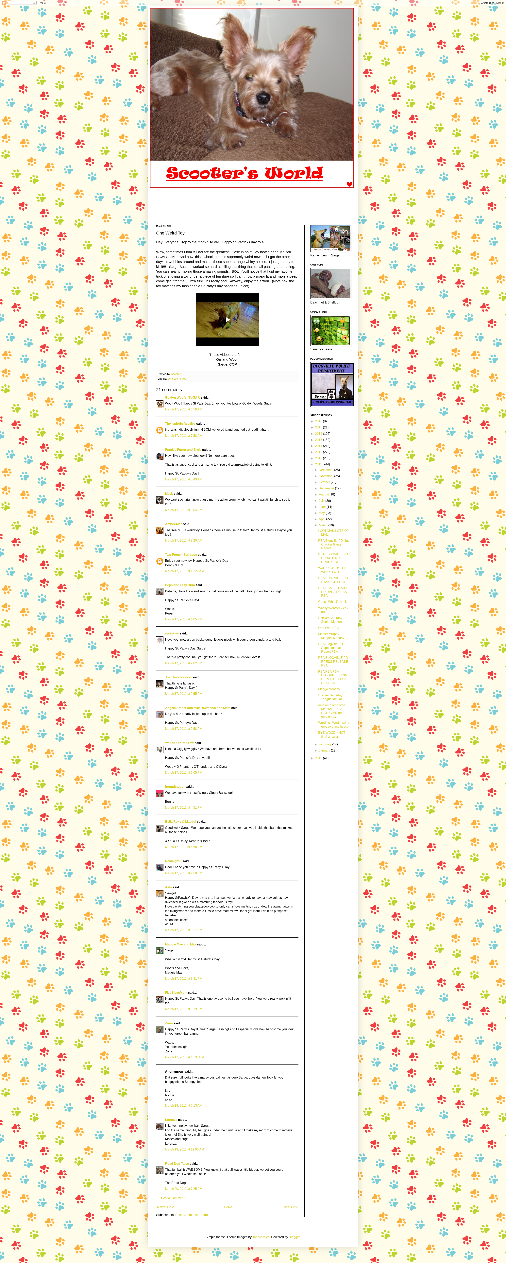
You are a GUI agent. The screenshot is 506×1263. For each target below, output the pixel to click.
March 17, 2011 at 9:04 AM (183, 510)
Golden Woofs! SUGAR (182, 397)
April (322, 519)
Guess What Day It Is (332, 601)
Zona (169, 1023)
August (324, 494)
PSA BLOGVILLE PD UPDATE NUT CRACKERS (333, 558)
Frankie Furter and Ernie (183, 449)
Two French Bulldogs (181, 554)
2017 (319, 427)
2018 (319, 421)
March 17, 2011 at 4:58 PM (183, 847)
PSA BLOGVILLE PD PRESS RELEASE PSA (333, 661)
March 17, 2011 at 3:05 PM (183, 772)
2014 (319, 446)
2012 (319, 458)
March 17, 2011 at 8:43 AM (183, 479)
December (326, 470)
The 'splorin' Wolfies (180, 423)
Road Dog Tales (177, 1163)
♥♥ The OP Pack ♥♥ (179, 743)
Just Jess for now (178, 677)
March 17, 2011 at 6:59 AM (183, 409)
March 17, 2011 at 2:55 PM (183, 693)
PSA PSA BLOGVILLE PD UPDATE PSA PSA (334, 591)
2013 (319, 452)
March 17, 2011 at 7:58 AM (183, 435)
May (322, 513)
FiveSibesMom (176, 992)
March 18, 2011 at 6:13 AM (183, 1105)
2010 (319, 758)
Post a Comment (172, 1198)
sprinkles (172, 633)
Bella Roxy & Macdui (180, 821)
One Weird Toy (177, 378)
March (323, 525)
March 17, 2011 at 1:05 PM (183, 619)
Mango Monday (329, 689)
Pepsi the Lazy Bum (180, 585)
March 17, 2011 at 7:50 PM (183, 873)
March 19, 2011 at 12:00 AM (184, 1149)
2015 (319, 439)
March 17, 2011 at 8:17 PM (183, 930)
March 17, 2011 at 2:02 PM (183, 663)
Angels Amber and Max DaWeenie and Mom (197, 708)
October (325, 482)
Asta (168, 887)
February (325, 744)
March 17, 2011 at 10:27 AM (184, 571)
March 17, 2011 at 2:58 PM (183, 728)
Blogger (294, 1237)
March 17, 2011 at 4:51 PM (183, 807)
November (326, 476)
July (322, 500)
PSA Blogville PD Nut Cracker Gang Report (333, 544)
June (323, 507)
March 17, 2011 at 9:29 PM (183, 1009)
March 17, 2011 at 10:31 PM (184, 1057)
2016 (319, 433)
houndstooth (175, 786)
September (327, 488)
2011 (319, 464)
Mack (169, 493)
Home (228, 1207)
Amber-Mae (173, 524)
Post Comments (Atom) (191, 1215)
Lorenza (171, 1119)
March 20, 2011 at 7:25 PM (183, 1188)
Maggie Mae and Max (180, 944)
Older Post (290, 1207)
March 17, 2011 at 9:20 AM (183, 540)
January (325, 750)
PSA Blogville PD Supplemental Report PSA (330, 647)
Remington (173, 861)
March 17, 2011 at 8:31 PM (183, 978)
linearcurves (261, 1237)
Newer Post (165, 1207)
